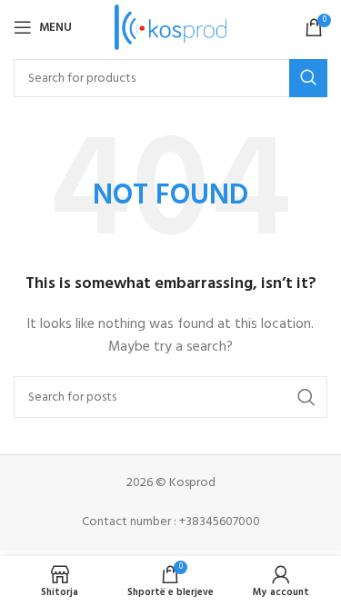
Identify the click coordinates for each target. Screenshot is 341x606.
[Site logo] (170, 27)
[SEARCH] (308, 78)
